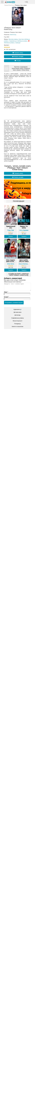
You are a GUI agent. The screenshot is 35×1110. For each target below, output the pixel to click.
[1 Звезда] (4, 47)
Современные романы (17, 318)
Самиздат (18, 42)
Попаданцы (17, 323)
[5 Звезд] (9, 47)
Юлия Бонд (13, 34)
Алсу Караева (23, 230)
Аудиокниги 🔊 (18, 309)
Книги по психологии (17, 326)
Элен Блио (10, 264)
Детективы (18, 315)
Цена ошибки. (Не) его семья (24, 260)
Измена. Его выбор (24, 227)
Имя (6, 292)
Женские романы (13, 39)
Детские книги (17, 312)
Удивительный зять (10, 227)
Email (6, 297)
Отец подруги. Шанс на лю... (10, 260)
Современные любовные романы (18, 41)
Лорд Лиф (10, 230)
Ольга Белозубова (25, 264)
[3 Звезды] (6, 47)
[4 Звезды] (8, 47)
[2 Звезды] (5, 47)
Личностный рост (17, 321)
